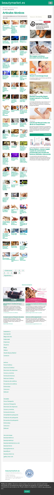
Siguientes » (8, 275)
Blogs (5, 347)
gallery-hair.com (8, 456)
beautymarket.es (13, 3)
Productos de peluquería (11, 417)
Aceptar (27, 491)
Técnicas (32, 121)
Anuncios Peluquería (10, 404)
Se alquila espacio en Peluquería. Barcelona (13, 317)
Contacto (6, 355)
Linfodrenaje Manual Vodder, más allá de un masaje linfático (40, 123)
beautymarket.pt (8, 440)
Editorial (6, 392)
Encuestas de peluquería (11, 420)
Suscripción (7, 334)
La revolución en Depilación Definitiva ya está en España (36, 304)
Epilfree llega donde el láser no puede (34, 312)
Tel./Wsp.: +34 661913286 (10, 476)
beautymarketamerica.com (12, 443)
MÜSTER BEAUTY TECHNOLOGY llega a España (12, 304)
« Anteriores (8, 270)
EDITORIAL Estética (35, 54)
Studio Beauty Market (10, 353)
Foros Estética (8, 365)
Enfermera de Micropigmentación (33, 317)
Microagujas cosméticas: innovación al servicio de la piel (39, 57)
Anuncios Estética (9, 367)
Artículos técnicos (13, 7)
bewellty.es (7, 451)
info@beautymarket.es (10, 475)
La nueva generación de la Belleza (10, 312)
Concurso (47, 135)
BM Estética (5, 7)
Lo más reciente (8, 9)
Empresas (7, 342)
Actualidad (33, 95)
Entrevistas (7, 386)
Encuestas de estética (10, 384)
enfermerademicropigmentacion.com (34, 323)
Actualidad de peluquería (11, 415)
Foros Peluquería (9, 401)
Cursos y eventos (9, 373)
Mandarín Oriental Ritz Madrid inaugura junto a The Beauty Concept (39, 98)
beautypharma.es (9, 448)
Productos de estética (10, 381)
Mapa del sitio (8, 336)
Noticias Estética (9, 378)
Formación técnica (9, 375)
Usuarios (6, 344)
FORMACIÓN (33, 74)
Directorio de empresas (11, 370)
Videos (6, 350)
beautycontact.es (9, 454)
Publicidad (7, 339)
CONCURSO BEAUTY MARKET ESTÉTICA (40, 147)
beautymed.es (8, 446)
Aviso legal (7, 479)
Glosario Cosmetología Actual (39, 76)
